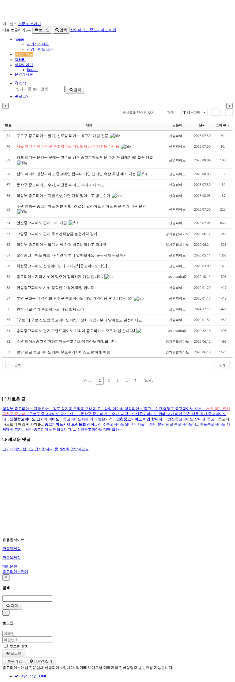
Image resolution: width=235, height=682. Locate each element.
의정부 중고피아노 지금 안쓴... (27, 409)
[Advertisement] (117, 494)
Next (148, 380)
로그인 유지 (19, 646)
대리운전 (9, 566)
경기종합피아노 (177, 233)
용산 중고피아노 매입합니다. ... (51, 429)
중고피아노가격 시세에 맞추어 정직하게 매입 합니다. (60, 276)
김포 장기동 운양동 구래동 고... (78, 409)
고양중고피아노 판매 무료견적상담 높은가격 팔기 (57, 233)
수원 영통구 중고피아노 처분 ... (180, 409)
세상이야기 (24, 65)
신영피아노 (24, 54)
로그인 (44, 30)
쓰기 (221, 365)
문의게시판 (24, 74)
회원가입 (14, 661)
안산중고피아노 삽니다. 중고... (193, 419)
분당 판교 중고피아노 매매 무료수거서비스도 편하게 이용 (64, 352)
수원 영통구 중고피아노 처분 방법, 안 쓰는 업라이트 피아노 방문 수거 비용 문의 (81, 206)
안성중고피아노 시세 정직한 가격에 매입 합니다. (56, 287)
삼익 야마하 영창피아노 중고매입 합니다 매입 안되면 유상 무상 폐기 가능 (77, 173)
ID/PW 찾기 (42, 661)
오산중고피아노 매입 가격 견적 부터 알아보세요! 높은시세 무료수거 (72, 255)
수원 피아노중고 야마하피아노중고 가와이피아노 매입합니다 (67, 341)
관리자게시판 (38, 44)
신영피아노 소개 (40, 49)
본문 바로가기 (29, 24)
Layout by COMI (32, 676)
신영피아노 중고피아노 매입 (93, 30)
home (19, 39)
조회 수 (220, 125)
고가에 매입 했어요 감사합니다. (28, 449)
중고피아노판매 (15, 572)
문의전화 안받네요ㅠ (72, 449)
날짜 (202, 125)
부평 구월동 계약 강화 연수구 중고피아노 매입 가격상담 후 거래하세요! (75, 298)
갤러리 (20, 59)
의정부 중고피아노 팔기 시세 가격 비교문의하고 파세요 (62, 244)
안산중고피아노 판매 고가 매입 (42, 222)
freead (32, 70)
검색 (63, 30)
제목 (89, 125)
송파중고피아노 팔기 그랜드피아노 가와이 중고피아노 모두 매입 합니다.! (76, 330)
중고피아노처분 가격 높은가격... (89, 419)
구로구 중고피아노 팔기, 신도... (54, 414)
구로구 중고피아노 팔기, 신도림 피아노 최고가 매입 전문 (63, 135)
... (126, 380)
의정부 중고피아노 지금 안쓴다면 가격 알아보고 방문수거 (64, 195)
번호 (8, 125)
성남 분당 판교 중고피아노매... (174, 424)
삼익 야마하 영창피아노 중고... (129, 409)
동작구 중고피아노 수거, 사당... (106, 414)
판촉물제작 (11, 549)
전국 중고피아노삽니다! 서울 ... (123, 424)
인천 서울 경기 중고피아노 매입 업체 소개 (51, 309)
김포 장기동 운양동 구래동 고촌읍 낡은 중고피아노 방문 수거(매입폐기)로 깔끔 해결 (85, 157)
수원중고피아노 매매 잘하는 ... (101, 429)
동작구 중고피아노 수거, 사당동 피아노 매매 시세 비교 (61, 184)
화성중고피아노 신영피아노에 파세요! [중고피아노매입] (62, 265)
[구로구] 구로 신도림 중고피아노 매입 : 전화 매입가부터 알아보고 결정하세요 (80, 320)
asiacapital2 (177, 276)
